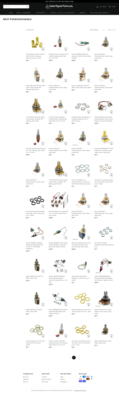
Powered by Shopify (80, 390)
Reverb (62, 379)
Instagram (63, 382)
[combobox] (16, 6)
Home (11, 13)
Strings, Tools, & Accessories (62, 13)
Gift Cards (45, 382)
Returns (25, 382)
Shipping (26, 379)
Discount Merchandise (99, 13)
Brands (83, 13)
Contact (44, 377)
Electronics (41, 13)
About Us (26, 377)
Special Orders (46, 379)
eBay (61, 377)
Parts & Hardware (23, 13)
